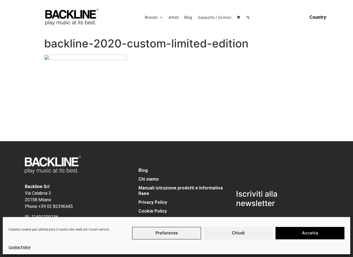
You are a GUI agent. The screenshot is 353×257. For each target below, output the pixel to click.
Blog (188, 17)
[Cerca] (248, 17)
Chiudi (238, 232)
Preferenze (167, 232)
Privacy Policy (152, 202)
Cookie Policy (19, 247)
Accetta (310, 232)
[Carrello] (238, 17)
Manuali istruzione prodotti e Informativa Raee (180, 190)
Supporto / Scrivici (214, 17)
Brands (151, 17)
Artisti (174, 17)
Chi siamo (148, 179)
